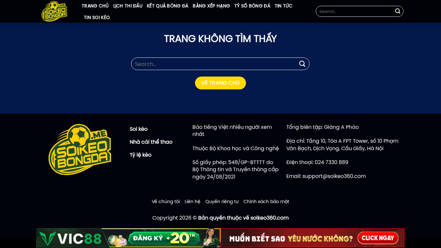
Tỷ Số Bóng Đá (252, 6)
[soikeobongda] (54, 11)
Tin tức (283, 6)
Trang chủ (95, 6)
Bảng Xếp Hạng (211, 6)
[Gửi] (397, 11)
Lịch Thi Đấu (127, 6)
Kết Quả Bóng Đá (167, 6)
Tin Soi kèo (97, 17)
